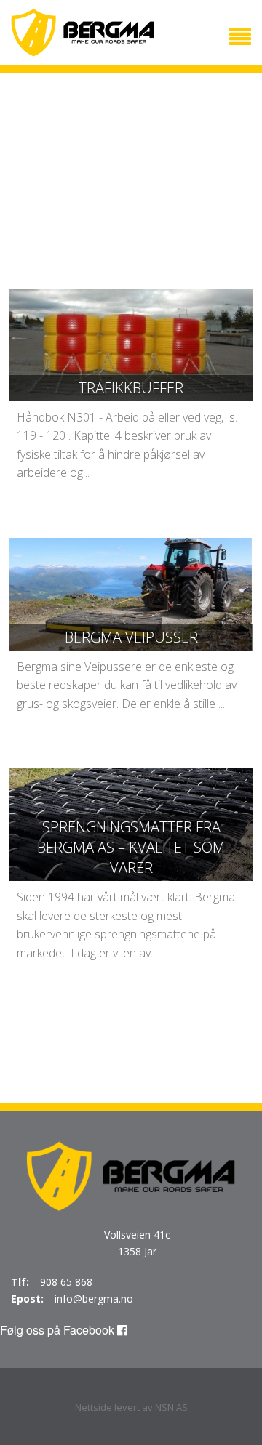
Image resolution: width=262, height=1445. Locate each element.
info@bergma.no (94, 1298)
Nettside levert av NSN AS (131, 1407)
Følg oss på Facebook (58, 1329)
